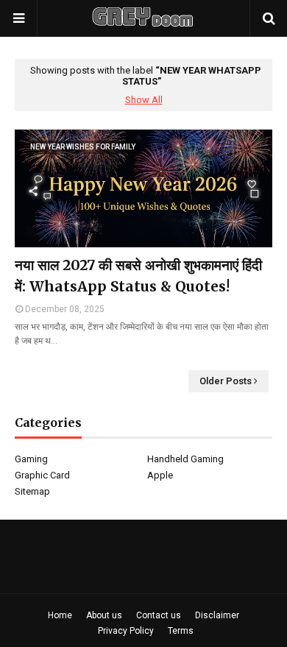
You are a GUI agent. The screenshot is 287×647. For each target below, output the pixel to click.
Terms (181, 631)
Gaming (31, 458)
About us (104, 615)
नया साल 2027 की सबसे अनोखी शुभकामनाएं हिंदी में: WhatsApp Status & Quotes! (138, 275)
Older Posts (225, 380)
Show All (144, 99)
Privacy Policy (126, 631)
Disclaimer (217, 615)
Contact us (158, 615)
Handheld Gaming (185, 458)
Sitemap (32, 491)
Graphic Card (42, 475)
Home (60, 615)
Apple (160, 475)
